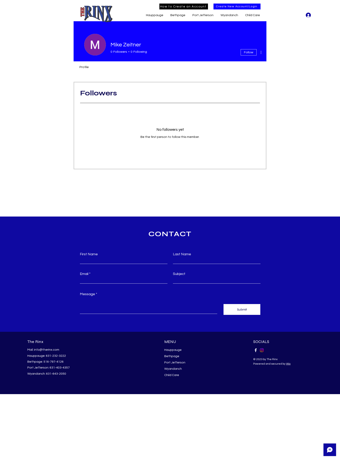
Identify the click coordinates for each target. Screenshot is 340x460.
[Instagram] (261, 350)
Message (87, 294)
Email (84, 274)
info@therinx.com (46, 349)
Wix (288, 363)
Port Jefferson (174, 362)
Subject (179, 274)
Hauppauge (173, 349)
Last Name (182, 254)
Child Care (171, 375)
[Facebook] (255, 350)
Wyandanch (173, 368)
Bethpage (171, 356)
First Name (89, 254)
